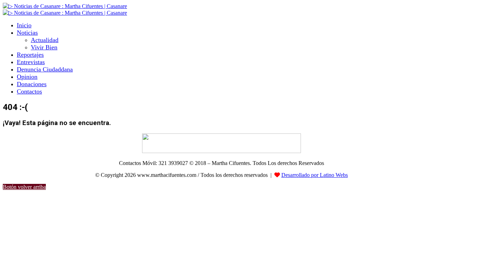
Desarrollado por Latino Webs (314, 175)
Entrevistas (31, 61)
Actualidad (44, 39)
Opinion (27, 76)
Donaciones (32, 84)
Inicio (24, 25)
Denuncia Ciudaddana (45, 69)
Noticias (27, 32)
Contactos (29, 91)
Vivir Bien (44, 47)
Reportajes (30, 54)
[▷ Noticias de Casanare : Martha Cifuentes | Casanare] (65, 6)
